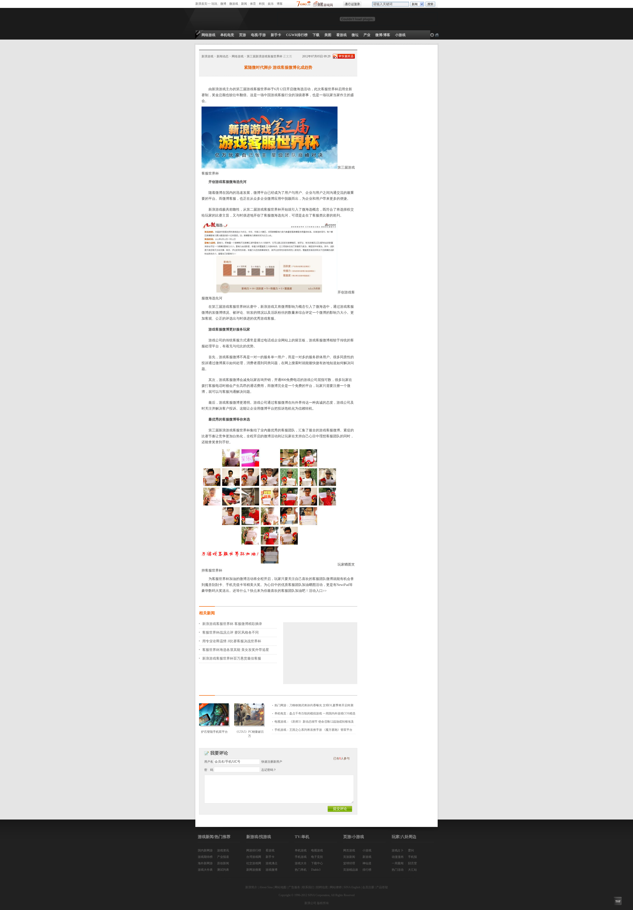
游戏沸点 (271, 863)
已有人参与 (341, 758)
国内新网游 (205, 850)
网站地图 (280, 887)
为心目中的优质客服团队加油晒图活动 (293, 585)
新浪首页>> (203, 3)
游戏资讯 (223, 850)
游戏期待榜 (205, 857)
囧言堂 (412, 863)
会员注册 (368, 887)
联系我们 (308, 887)
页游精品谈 (350, 869)
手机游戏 (301, 857)
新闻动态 (222, 56)
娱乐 (271, 3)
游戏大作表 (205, 869)
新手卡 (270, 857)
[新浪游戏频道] (217, 19)
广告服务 (294, 887)
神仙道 (366, 863)
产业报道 (223, 857)
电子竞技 (317, 857)
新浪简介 (251, 887)
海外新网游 (205, 863)
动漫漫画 (398, 857)
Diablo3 (315, 869)
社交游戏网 (253, 863)
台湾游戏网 (253, 857)
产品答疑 (382, 887)
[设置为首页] (432, 35)
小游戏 (366, 850)
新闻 (244, 3)
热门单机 (301, 869)
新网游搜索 (253, 869)
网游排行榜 (253, 850)
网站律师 (336, 887)
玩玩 (214, 3)
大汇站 (412, 869)
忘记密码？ (268, 770)
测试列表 (223, 869)
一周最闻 (398, 863)
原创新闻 (223, 863)
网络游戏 (238, 56)
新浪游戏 (207, 56)
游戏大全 (301, 863)
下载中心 (317, 863)
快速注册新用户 (271, 761)
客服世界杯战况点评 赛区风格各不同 (230, 632)
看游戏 (270, 850)
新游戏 (366, 857)
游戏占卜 (398, 850)
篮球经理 (349, 863)
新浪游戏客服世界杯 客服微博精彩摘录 (232, 624)
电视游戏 (317, 850)
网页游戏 (349, 850)
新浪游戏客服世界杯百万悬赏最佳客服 (231, 658)
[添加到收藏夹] (437, 35)
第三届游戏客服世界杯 (253, 89)
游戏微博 (271, 869)
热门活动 (398, 869)
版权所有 (323, 903)
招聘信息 (322, 887)
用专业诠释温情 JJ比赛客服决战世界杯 (231, 641)
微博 (223, 3)
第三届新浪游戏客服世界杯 (264, 56)
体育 (253, 3)
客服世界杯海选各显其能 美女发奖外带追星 (235, 650)
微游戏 (233, 3)
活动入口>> (318, 591)
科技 (262, 3)
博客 (280, 3)
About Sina (265, 887)
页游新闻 (349, 857)
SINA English (352, 887)
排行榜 (366, 869)
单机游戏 (301, 850)
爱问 (411, 850)
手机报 (412, 857)
